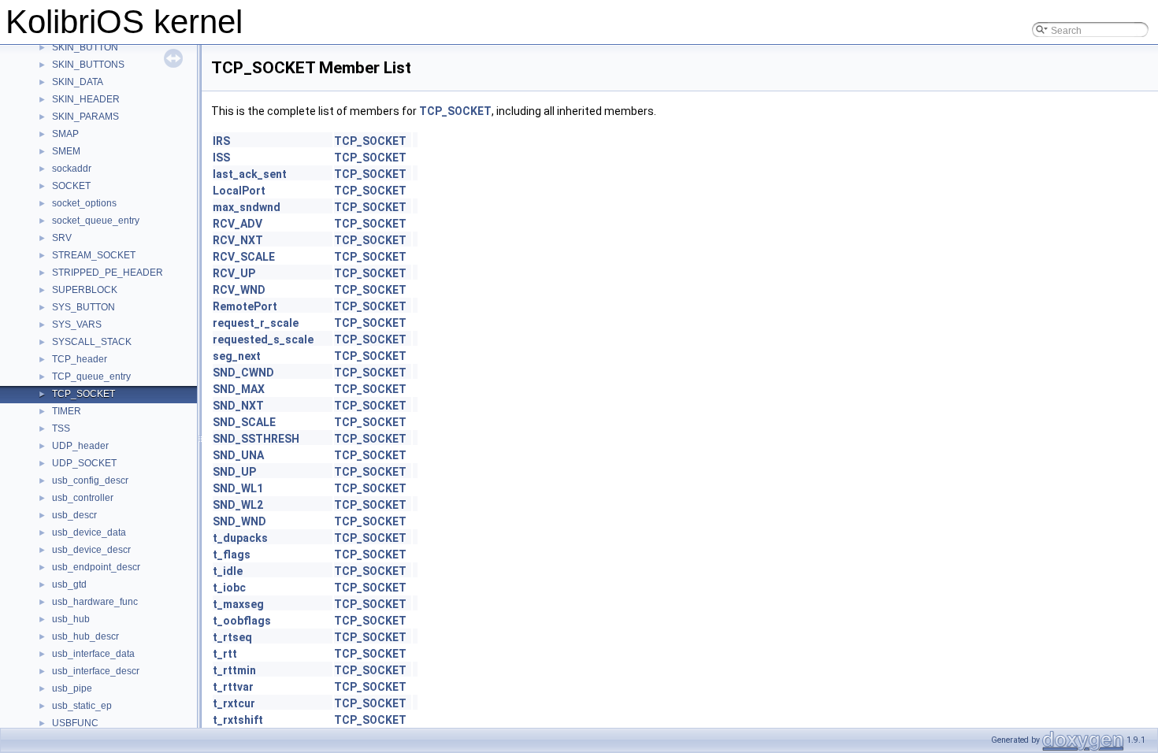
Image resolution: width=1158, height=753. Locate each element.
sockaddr (71, 168)
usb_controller (82, 497)
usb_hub (71, 619)
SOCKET (71, 185)
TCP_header (79, 359)
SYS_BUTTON (83, 307)
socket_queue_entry (95, 220)
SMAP (65, 133)
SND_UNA (238, 455)
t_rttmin (234, 670)
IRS (221, 141)
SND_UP (234, 472)
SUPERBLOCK (84, 289)
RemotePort (245, 306)
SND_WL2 (238, 505)
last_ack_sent (250, 174)
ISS (221, 157)
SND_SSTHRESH (256, 438)
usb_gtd (69, 584)
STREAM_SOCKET (93, 255)
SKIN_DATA (77, 81)
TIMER (66, 411)
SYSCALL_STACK (92, 341)
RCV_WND (239, 290)
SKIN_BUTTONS (88, 64)
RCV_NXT (238, 240)
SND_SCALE (244, 422)
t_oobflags (242, 620)
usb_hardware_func (95, 601)
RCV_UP (234, 273)
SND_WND (239, 521)
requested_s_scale (263, 339)
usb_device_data (89, 532)
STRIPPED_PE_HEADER (107, 272)
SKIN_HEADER (86, 99)
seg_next (237, 356)
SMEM (66, 151)
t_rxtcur (234, 703)
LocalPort (239, 190)
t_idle (228, 571)
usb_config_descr (90, 480)
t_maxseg (238, 604)
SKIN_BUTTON (85, 47)
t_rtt (225, 653)
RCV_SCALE (244, 256)
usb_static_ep (82, 705)
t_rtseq (232, 637)
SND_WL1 (238, 488)
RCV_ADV (237, 223)
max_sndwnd (246, 207)
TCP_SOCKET (83, 393)
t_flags (232, 554)
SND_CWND (243, 372)
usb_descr (74, 515)
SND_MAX (239, 389)
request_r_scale (256, 323)
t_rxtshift (238, 720)
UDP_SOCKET (84, 463)
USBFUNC (75, 723)
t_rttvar (233, 687)
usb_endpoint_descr (96, 567)
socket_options (84, 203)
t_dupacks (240, 538)
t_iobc (229, 587)
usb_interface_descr (95, 671)
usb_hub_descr (85, 636)
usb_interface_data (93, 653)
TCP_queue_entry (91, 376)
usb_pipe (72, 688)
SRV (62, 237)
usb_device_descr (91, 549)
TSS (61, 428)
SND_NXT (238, 405)
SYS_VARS (77, 324)
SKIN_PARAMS (85, 116)
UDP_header (80, 445)
